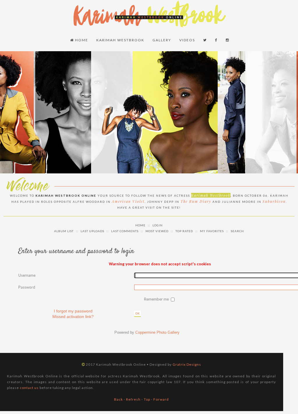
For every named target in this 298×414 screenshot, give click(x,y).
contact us (29, 387)
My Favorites (212, 231)
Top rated (184, 231)
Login (157, 225)
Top (147, 399)
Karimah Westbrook (120, 40)
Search (237, 231)
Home (81, 40)
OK (137, 313)
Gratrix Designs (187, 364)
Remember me (157, 299)
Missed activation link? (73, 316)
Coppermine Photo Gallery (157, 332)
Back (118, 399)
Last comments (125, 231)
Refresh (133, 399)
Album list (64, 231)
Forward (161, 399)
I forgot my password (73, 311)
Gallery (161, 40)
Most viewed (157, 231)
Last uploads (92, 231)
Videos (187, 40)
